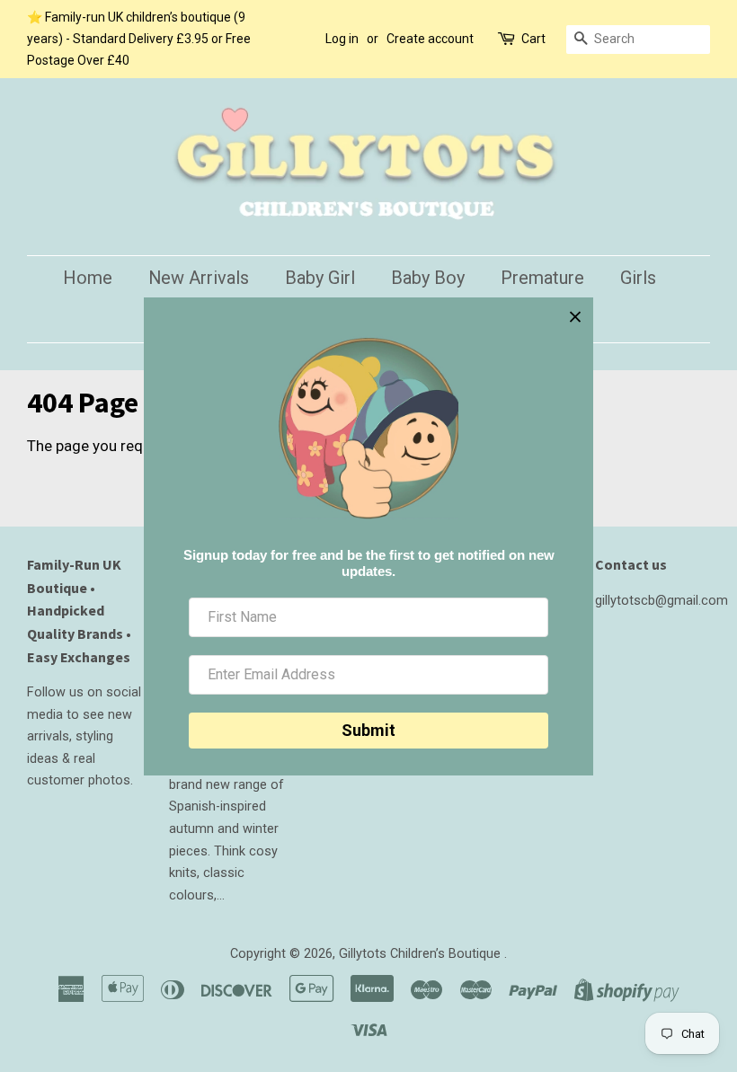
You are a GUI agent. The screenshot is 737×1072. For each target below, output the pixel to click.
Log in (342, 38)
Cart (533, 38)
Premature (542, 277)
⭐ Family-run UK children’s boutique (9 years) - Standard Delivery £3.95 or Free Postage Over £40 (139, 38)
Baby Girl (320, 277)
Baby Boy (428, 277)
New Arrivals (198, 277)
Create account (430, 38)
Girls (638, 277)
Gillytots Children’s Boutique (421, 953)
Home (87, 277)
